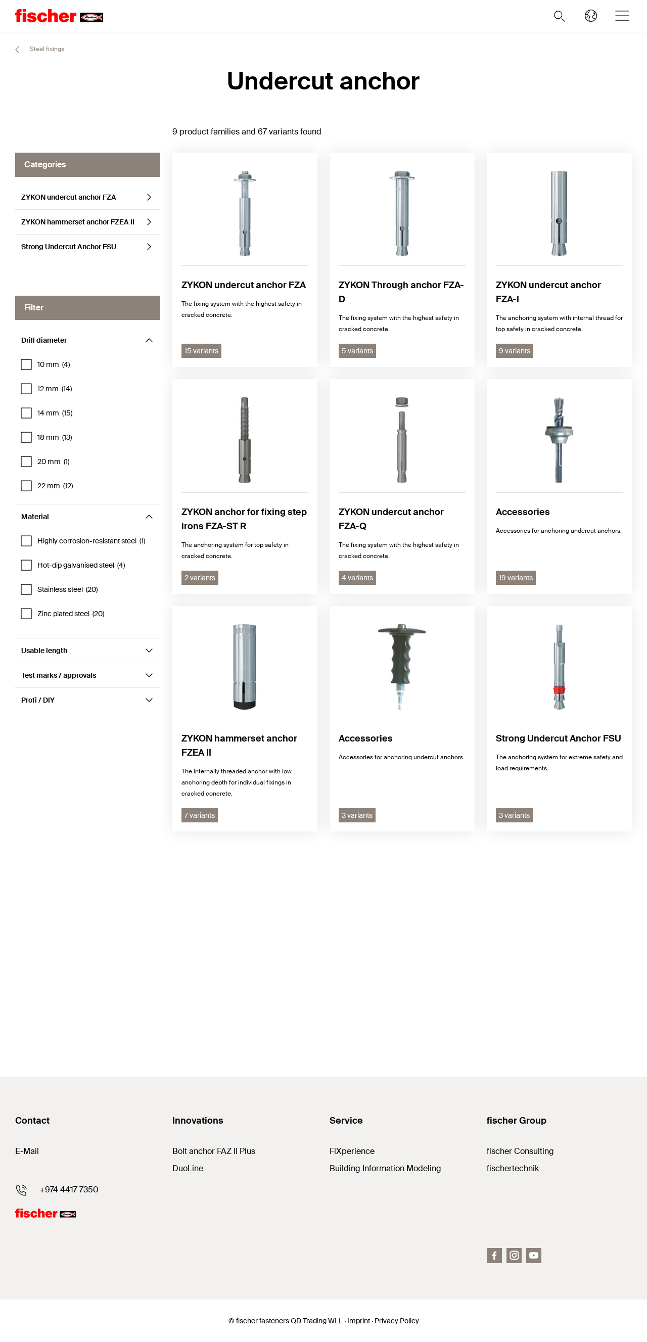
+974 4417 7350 (69, 1189)
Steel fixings (46, 49)
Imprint (358, 1320)
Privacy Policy (397, 1320)
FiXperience (352, 1151)
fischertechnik (513, 1168)
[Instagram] (514, 1255)
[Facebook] (494, 1255)
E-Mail (27, 1151)
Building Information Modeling (385, 1168)
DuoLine (187, 1168)
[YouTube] (533, 1255)
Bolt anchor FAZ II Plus (213, 1151)
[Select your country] (591, 15)
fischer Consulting (520, 1151)
